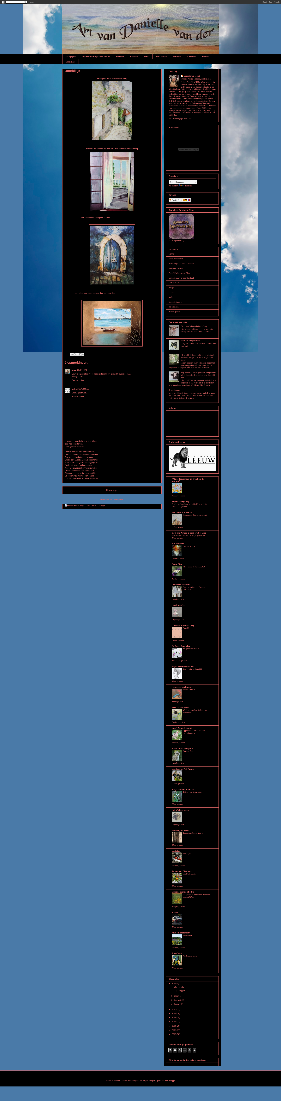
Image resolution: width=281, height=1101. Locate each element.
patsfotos (176, 851)
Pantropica (187, 853)
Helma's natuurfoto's (181, 708)
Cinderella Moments (181, 585)
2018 (174, 1009)
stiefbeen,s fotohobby (181, 933)
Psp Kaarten (161, 56)
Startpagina (71, 56)
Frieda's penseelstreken (182, 687)
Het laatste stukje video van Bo (96, 56)
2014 (174, 1026)
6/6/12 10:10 (82, 370)
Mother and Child (190, 956)
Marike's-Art (174, 283)
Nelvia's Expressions (180, 810)
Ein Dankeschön (189, 874)
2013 (174, 1030)
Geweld (186, 628)
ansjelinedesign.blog (180, 502)
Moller (171, 297)
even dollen (187, 935)
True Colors (177, 953)
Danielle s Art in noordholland (181, 278)
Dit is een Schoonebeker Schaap (194, 326)
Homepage (112, 490)
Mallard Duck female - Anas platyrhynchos (188, 535)
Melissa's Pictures (176, 268)
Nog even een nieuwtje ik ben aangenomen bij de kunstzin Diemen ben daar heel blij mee (198, 375)
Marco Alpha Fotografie (182, 748)
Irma (74, 370)
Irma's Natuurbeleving (182, 728)
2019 (174, 983)
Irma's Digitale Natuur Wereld (181, 263)
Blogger (172, 1081)
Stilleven (120, 56)
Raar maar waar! (189, 689)
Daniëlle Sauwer (175, 302)
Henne (171, 254)
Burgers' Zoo (188, 751)
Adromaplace (174, 312)
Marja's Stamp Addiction (183, 789)
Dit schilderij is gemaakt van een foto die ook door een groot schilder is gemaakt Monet (198, 357)
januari (177, 1004)
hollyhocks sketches (191, 649)
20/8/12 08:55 (83, 389)
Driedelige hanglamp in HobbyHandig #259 (189, 504)
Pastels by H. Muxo (180, 830)
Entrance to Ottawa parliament (195, 515)
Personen (177, 56)
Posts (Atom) (118, 500)
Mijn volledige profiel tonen (180, 118)
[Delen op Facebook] (80, 354)
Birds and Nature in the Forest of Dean (189, 533)
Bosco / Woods (189, 546)
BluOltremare (178, 544)
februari (177, 1000)
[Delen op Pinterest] (82, 354)
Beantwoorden (78, 380)
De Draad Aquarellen (181, 646)
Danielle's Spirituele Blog (179, 273)
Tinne (171, 292)
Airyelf (145, 1081)
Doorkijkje (70, 61)
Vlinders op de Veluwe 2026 (194, 567)
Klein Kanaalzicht (176, 259)
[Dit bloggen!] (74, 354)
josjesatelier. (174, 307)
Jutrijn (171, 288)
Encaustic (191, 56)
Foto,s (146, 56)
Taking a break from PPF (192, 669)
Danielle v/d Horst (192, 76)
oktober (177, 987)
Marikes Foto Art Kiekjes (183, 769)
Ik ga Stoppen (174, 390)
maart (177, 996)
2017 (174, 1013)
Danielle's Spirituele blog (183, 626)
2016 (174, 1017)
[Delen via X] (77, 354)
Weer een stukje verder (190, 341)
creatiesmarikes (178, 605)
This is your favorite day (192, 792)
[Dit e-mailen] (71, 354)
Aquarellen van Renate (182, 512)
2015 (174, 1022)
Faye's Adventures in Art (183, 667)
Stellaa (175, 912)
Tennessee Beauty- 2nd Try (193, 833)
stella (74, 389)
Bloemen (134, 56)
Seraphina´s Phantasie (181, 871)
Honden (205, 56)
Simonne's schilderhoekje (183, 892)
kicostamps (173, 249)
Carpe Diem (177, 564)
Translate (188, 186)
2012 (174, 1034)
